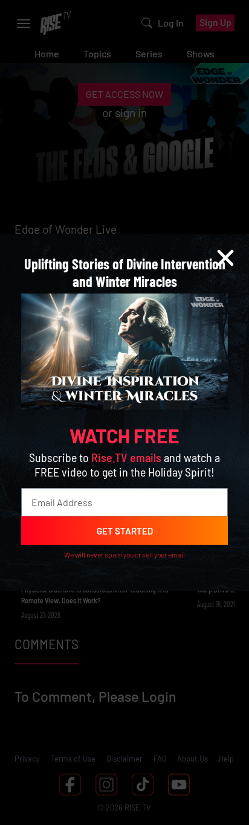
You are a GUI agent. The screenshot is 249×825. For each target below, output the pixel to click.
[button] (225, 257)
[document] (124, 412)
